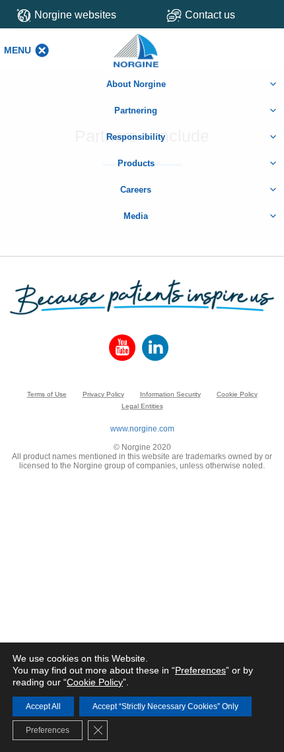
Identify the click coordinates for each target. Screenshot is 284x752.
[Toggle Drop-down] (219, 15)
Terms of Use (47, 394)
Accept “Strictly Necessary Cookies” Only (165, 706)
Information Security (170, 394)
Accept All (43, 706)
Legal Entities (142, 406)
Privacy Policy (103, 394)
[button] (17, 50)
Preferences (200, 670)
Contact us (210, 14)
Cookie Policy (237, 394)
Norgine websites (75, 14)
